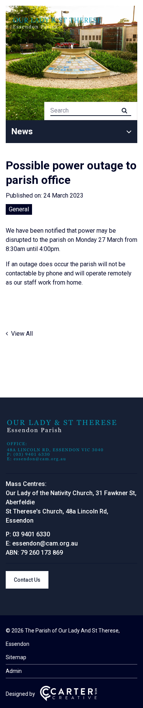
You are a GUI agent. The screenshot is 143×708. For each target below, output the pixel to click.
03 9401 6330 (31, 534)
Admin (14, 671)
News (22, 131)
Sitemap (16, 657)
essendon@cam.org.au (45, 543)
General (19, 209)
